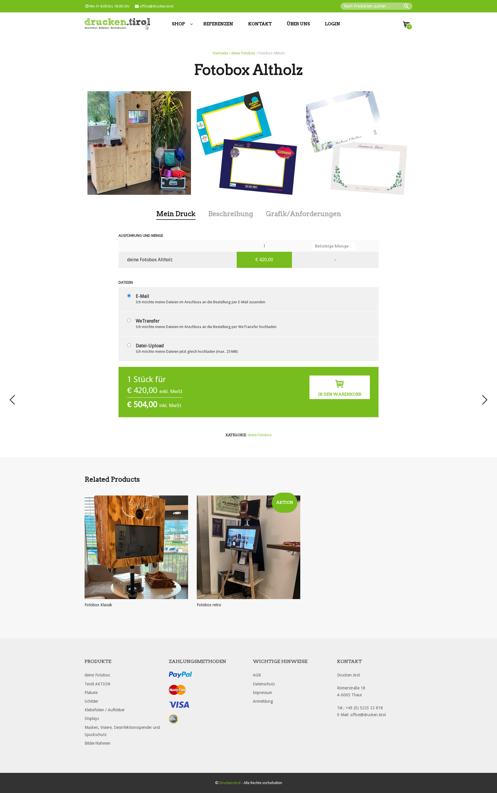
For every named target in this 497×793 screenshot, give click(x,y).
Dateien (125, 282)
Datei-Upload (150, 345)
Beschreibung (230, 214)
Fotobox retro (209, 605)
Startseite (220, 53)
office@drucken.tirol (156, 6)
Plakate (91, 692)
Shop (178, 23)
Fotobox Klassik (98, 605)
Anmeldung (263, 701)
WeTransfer (148, 321)
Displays (92, 718)
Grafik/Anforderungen (303, 214)
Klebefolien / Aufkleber (105, 710)
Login (332, 23)
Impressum (262, 692)
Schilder (91, 701)
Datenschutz (264, 684)
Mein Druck (176, 214)
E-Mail (142, 296)
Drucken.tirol (229, 783)
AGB (257, 675)
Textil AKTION (97, 684)
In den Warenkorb (339, 394)
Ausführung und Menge (140, 235)
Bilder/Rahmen (97, 743)
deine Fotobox (243, 53)
